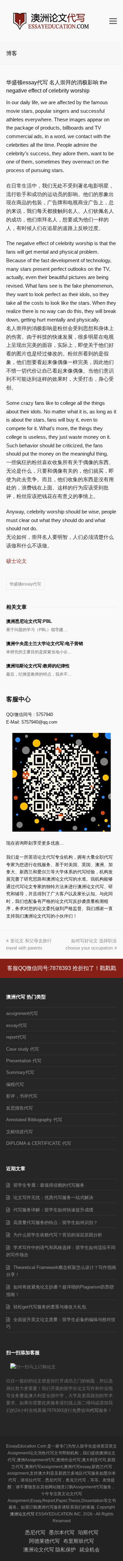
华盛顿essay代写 (25, 584)
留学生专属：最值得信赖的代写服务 (48, 1185)
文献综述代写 (19, 1131)
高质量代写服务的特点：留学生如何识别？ (55, 1222)
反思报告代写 (19, 1108)
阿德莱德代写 (44, 1541)
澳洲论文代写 (22, 1514)
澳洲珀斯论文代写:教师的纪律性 (38, 665)
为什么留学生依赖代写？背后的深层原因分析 (57, 1234)
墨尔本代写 (61, 1532)
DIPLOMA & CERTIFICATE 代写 (38, 1143)
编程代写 (15, 1084)
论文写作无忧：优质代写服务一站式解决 (53, 1197)
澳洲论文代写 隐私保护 (49, 1549)
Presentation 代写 (23, 1060)
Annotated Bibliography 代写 (34, 1119)
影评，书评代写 (21, 1096)
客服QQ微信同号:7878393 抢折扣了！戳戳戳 (61, 968)
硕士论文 (16, 561)
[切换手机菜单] (113, 21)
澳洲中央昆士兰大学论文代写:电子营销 (44, 643)
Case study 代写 (22, 1049)
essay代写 (16, 1025)
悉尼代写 (35, 1532)
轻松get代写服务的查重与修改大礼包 (49, 1306)
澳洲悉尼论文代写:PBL (29, 621)
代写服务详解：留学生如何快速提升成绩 (53, 1209)
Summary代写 (20, 1072)
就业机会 (89, 1549)
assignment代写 (22, 1013)
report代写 (16, 1037)
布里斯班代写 (78, 1541)
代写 (94, 1410)
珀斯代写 (88, 1532)
